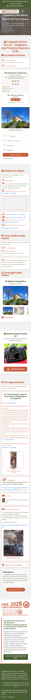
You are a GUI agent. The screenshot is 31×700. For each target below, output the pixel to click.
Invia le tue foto (18, 369)
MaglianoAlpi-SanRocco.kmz (9, 222)
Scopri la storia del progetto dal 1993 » (15, 657)
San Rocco (11, 403)
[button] (13, 303)
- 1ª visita (17, 214)
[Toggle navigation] (22, 11)
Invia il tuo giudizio (15, 154)
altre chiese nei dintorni (17, 217)
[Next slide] (26, 295)
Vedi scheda (8, 439)
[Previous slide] (5, 295)
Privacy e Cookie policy (8, 697)
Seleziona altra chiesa (16, 589)
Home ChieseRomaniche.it (15, 24)
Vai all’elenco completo (8, 447)
